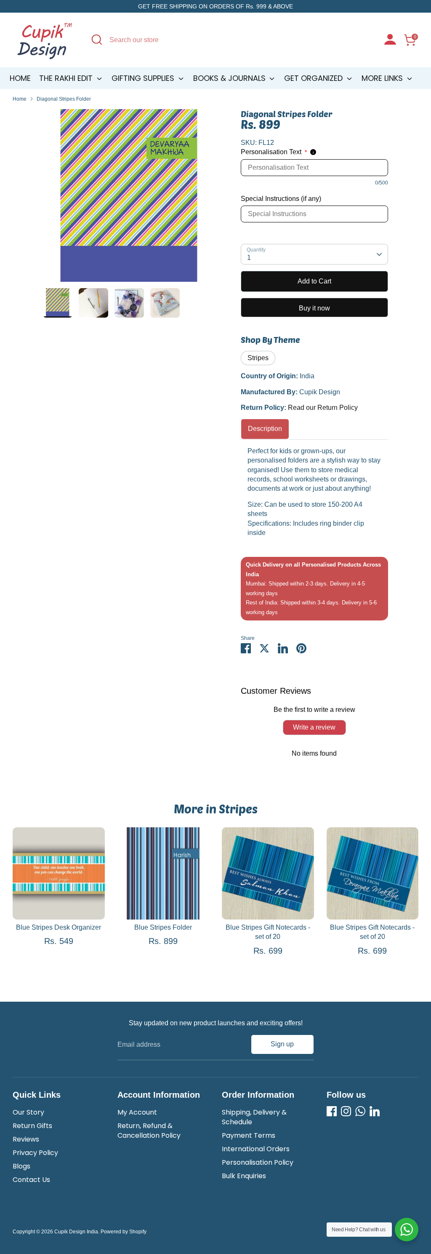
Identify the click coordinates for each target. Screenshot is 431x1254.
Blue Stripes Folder (163, 927)
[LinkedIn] (375, 1111)
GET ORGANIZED (314, 78)
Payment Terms (248, 1135)
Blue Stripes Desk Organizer (58, 927)
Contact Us (31, 1179)
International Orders (256, 1149)
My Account (137, 1112)
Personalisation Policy (257, 1162)
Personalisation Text (274, 151)
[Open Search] (96, 39)
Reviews (26, 1139)
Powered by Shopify (123, 1232)
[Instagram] (346, 1111)
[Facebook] (332, 1111)
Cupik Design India (76, 1232)
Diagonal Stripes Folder (64, 99)
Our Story (28, 1112)
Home (20, 78)
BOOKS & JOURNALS (230, 78)
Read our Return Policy (323, 407)
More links (383, 78)
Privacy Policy (35, 1153)
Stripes (258, 357)
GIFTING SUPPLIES (144, 78)
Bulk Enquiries (244, 1176)
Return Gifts (32, 1126)
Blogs (21, 1166)
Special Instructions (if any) (281, 198)
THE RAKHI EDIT (67, 78)
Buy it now (314, 308)
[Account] (390, 40)
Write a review (314, 727)
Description (265, 428)
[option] (129, 198)
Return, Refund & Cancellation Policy (149, 1130)
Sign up (282, 1044)
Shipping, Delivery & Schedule (254, 1116)
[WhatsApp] (360, 1111)
